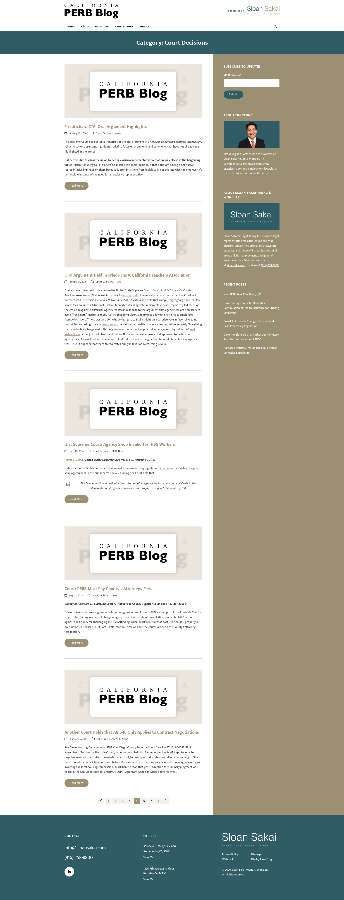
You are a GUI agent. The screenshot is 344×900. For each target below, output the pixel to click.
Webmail (227, 859)
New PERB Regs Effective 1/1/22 (242, 294)
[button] (275, 26)
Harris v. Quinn (73, 459)
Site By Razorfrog (261, 859)
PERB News (118, 451)
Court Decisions (104, 133)
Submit (233, 94)
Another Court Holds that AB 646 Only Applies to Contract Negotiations (131, 732)
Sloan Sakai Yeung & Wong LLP (242, 236)
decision (164, 468)
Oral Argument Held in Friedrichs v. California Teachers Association (127, 275)
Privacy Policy (230, 854)
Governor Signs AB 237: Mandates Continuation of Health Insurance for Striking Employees (251, 308)
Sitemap (256, 854)
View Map (149, 857)
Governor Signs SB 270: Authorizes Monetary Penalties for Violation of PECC (251, 337)
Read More (76, 185)
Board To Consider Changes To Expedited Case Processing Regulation (249, 324)
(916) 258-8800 (270, 265)
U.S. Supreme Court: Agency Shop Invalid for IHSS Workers (119, 444)
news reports (130, 295)
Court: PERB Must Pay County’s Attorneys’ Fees (108, 588)
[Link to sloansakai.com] (263, 11)
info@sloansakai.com (85, 848)
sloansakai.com (236, 265)
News (118, 133)
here (74, 146)
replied (112, 314)
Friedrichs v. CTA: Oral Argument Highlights (105, 126)
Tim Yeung (230, 154)
